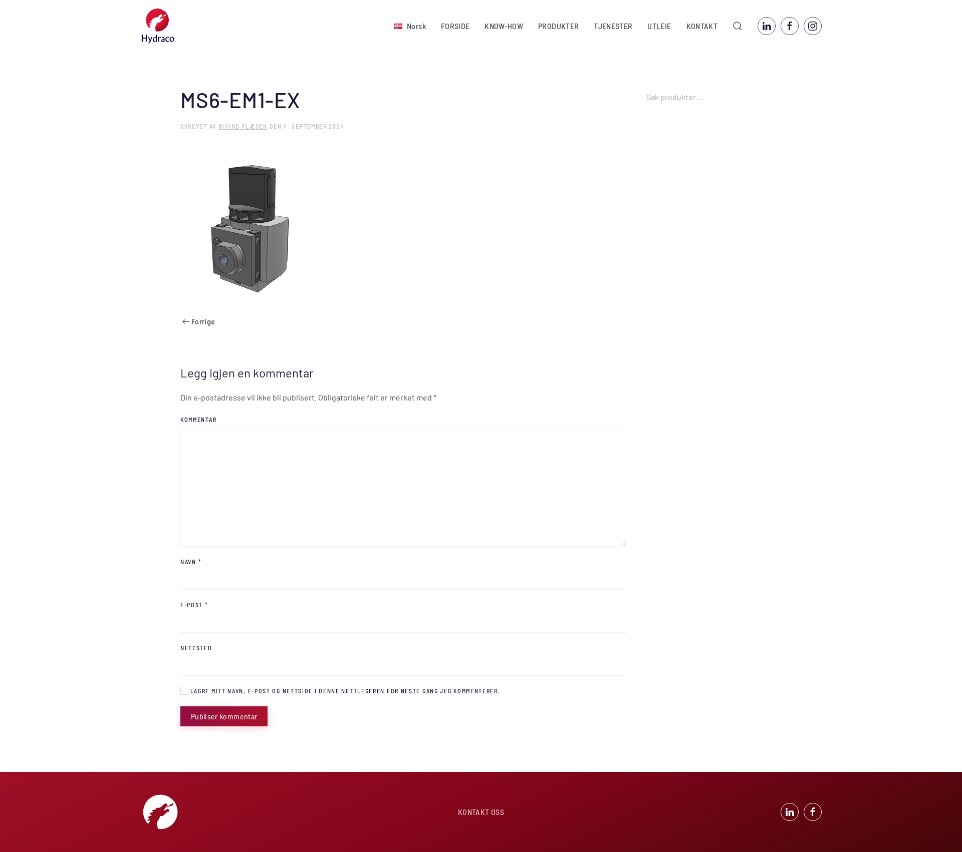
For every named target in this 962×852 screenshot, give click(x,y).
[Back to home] (157, 26)
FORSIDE (455, 26)
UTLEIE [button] (659, 26)
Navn (190, 561)
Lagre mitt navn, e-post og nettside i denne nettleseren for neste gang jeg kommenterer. (344, 690)
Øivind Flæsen (243, 126)
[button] (410, 26)
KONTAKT (701, 26)
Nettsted (196, 647)
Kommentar (198, 419)
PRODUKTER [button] (558, 26)
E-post (194, 604)
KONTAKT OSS (481, 811)
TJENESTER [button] (613, 26)
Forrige (203, 321)
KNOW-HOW (504, 26)
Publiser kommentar (224, 716)
